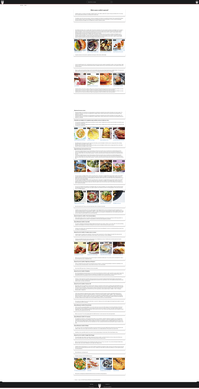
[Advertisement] (99, 25)
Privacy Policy (91, 386)
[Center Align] (111, 1)
